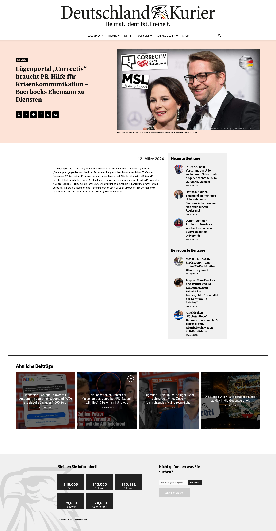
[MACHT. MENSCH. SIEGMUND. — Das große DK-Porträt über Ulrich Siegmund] (178, 261)
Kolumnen (93, 35)
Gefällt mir (70, 475)
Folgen (99, 475)
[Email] (55, 114)
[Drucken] (48, 114)
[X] (26, 114)
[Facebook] (41, 114)
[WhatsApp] (19, 114)
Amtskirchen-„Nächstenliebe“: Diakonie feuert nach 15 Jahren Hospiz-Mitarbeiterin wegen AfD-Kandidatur (202, 322)
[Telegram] (33, 114)
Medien (21, 59)
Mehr (127, 35)
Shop (185, 35)
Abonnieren (100, 494)
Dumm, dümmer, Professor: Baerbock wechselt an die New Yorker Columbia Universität (199, 228)
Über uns (143, 35)
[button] (219, 36)
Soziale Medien (166, 35)
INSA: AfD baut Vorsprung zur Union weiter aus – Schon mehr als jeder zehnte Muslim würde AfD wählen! (202, 174)
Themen (112, 35)
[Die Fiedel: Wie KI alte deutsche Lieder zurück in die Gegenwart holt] (230, 400)
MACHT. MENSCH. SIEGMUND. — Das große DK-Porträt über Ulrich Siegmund (200, 264)
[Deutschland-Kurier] (138, 16)
